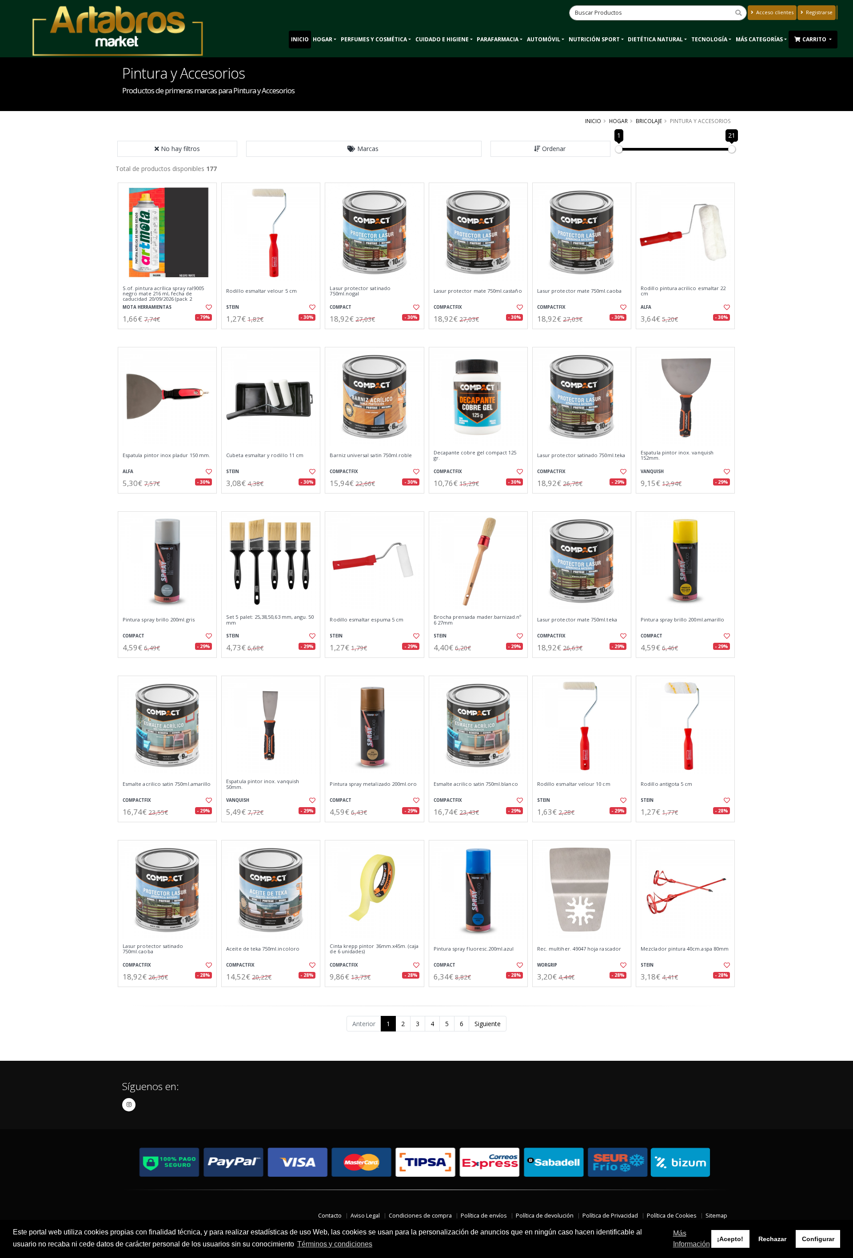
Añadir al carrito (170, 336)
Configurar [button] (818, 1238)
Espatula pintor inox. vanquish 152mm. (677, 455)
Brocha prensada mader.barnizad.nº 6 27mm (478, 619)
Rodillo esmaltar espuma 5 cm (366, 619)
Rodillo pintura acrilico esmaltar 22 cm (683, 291)
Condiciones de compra (420, 1215)
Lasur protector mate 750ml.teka (577, 619)
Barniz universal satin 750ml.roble (371, 455)
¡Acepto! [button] (730, 1238)
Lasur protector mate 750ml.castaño (478, 291)
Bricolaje (649, 120)
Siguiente (487, 1023)
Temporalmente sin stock (582, 501)
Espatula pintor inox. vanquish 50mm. (262, 784)
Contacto (330, 1215)
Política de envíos (484, 1215)
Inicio (300, 39)
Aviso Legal (365, 1215)
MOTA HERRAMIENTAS (147, 307)
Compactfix (448, 307)
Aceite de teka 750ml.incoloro (262, 948)
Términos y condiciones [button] (334, 1244)
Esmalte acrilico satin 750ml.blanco (476, 784)
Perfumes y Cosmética (374, 39)
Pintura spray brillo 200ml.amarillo (682, 619)
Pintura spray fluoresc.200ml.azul (474, 948)
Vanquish (652, 471)
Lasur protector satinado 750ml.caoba (153, 949)
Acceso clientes (774, 12)
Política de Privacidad (610, 1215)
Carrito (815, 39)
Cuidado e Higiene (442, 39)
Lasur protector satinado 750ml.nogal (360, 291)
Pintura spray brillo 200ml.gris (159, 619)
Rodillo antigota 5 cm (666, 784)
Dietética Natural (655, 39)
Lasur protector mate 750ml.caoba (579, 291)
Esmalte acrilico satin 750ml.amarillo (167, 784)
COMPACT (340, 307)
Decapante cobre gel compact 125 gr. (475, 455)
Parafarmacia (497, 39)
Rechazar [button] (772, 1238)
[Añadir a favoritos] (208, 307)
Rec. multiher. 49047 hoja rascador (579, 948)
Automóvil (543, 39)
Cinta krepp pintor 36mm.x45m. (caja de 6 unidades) (374, 949)
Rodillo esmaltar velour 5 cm (261, 291)
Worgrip (547, 965)
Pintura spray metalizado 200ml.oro (373, 784)
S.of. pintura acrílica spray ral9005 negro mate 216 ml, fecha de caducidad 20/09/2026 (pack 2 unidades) (163, 296)
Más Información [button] (691, 1239)
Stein (232, 307)
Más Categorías (759, 39)
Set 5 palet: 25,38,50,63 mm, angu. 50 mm (270, 619)
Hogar (322, 39)
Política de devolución (545, 1215)
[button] (364, 149)
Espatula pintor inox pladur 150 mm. (166, 455)
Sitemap (716, 1215)
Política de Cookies (672, 1215)
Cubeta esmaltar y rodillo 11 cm (264, 455)
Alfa (646, 307)
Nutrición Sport (594, 39)
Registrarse (819, 12)
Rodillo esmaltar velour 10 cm (573, 784)
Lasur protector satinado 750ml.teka (581, 455)
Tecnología (709, 39)
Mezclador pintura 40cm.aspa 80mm (685, 948)
